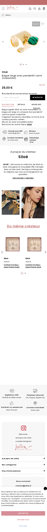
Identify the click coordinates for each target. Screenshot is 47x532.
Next (45, 252)
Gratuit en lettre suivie (11, 396)
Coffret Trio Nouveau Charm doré (33, 266)
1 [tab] (22, 273)
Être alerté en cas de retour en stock (19, 94)
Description (8, 104)
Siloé (29, 124)
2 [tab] (25, 273)
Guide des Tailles (36, 104)
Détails (21, 104)
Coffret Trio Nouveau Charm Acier (12, 266)
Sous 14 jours (11, 408)
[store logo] (12, 8)
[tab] (8, 104)
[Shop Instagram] (23, 430)
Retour (8, 15)
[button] (3, 41)
